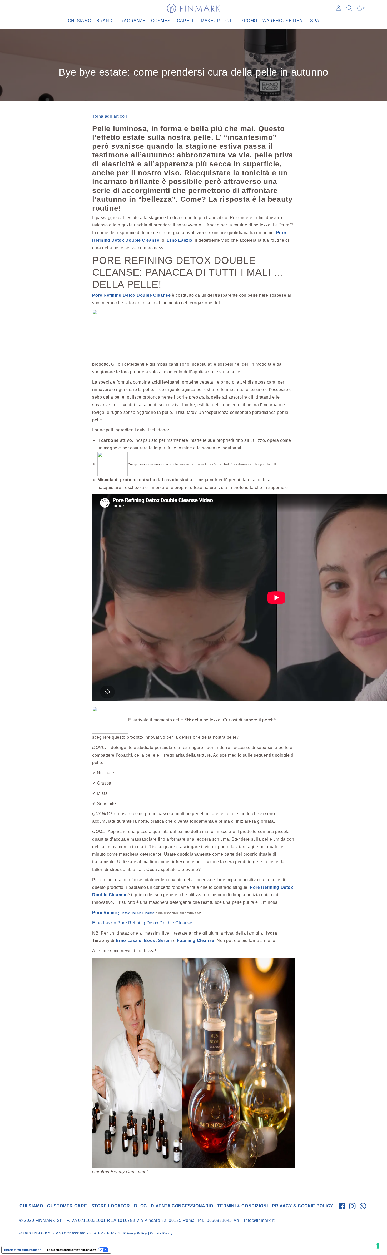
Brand (104, 20)
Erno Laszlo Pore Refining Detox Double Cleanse (142, 923)
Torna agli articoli (109, 116)
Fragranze (132, 20)
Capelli (186, 20)
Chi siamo (79, 20)
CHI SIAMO (31, 1206)
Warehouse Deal (283, 20)
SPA (314, 20)
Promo (249, 20)
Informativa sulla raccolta (23, 1249)
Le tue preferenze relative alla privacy (71, 1249)
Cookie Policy (161, 1233)
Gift (230, 20)
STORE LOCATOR (110, 1206)
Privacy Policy (135, 1233)
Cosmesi (161, 20)
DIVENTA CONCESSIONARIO (182, 1206)
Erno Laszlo (128, 940)
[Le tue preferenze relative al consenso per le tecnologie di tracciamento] (378, 1246)
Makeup (210, 20)
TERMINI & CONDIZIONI (242, 1206)
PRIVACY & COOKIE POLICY (302, 1206)
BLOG (140, 1206)
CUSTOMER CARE (67, 1206)
